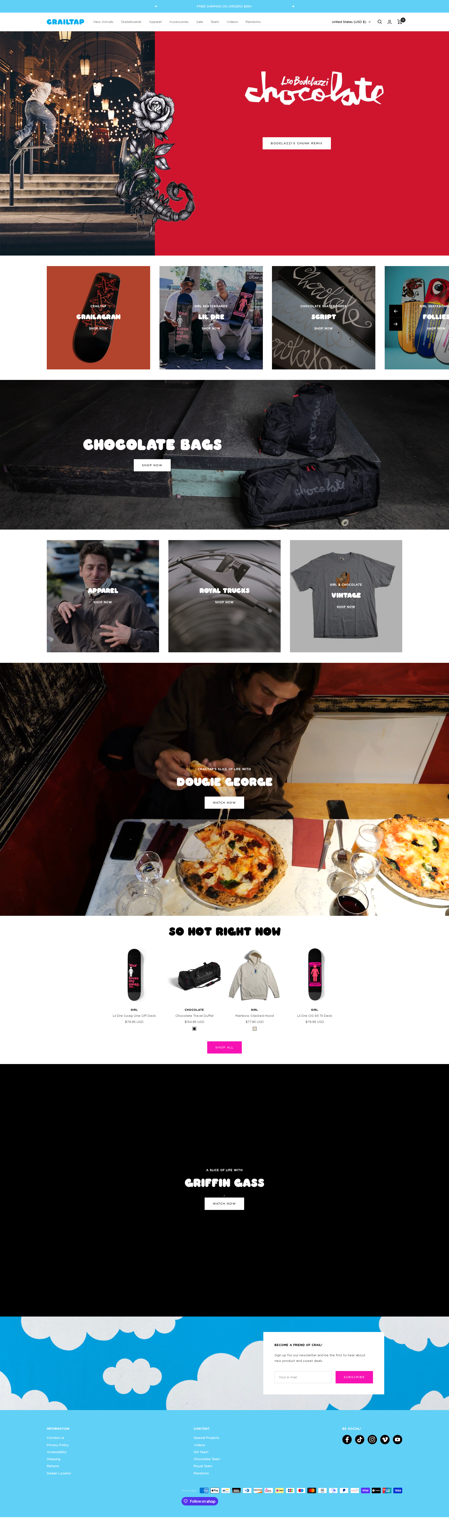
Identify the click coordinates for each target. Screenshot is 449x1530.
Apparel (155, 22)
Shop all (224, 1047)
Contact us (55, 1438)
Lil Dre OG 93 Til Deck (314, 1016)
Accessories (179, 22)
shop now (152, 465)
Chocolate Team (207, 1459)
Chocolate (194, 1009)
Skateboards (131, 22)
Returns (53, 1466)
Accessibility (57, 1452)
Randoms (253, 22)
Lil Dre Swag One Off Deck (134, 1016)
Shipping (53, 1459)
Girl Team (201, 1452)
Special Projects (206, 1438)
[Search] (380, 22)
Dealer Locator (59, 1473)
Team (214, 22)
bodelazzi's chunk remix (297, 143)
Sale (199, 22)
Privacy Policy (58, 1445)
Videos (232, 22)
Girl (134, 1009)
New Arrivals (103, 22)
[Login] (389, 22)
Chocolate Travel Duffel (194, 1016)
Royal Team (203, 1466)
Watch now (224, 802)
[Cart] (399, 21)
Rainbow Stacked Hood (254, 1016)
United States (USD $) (349, 22)
